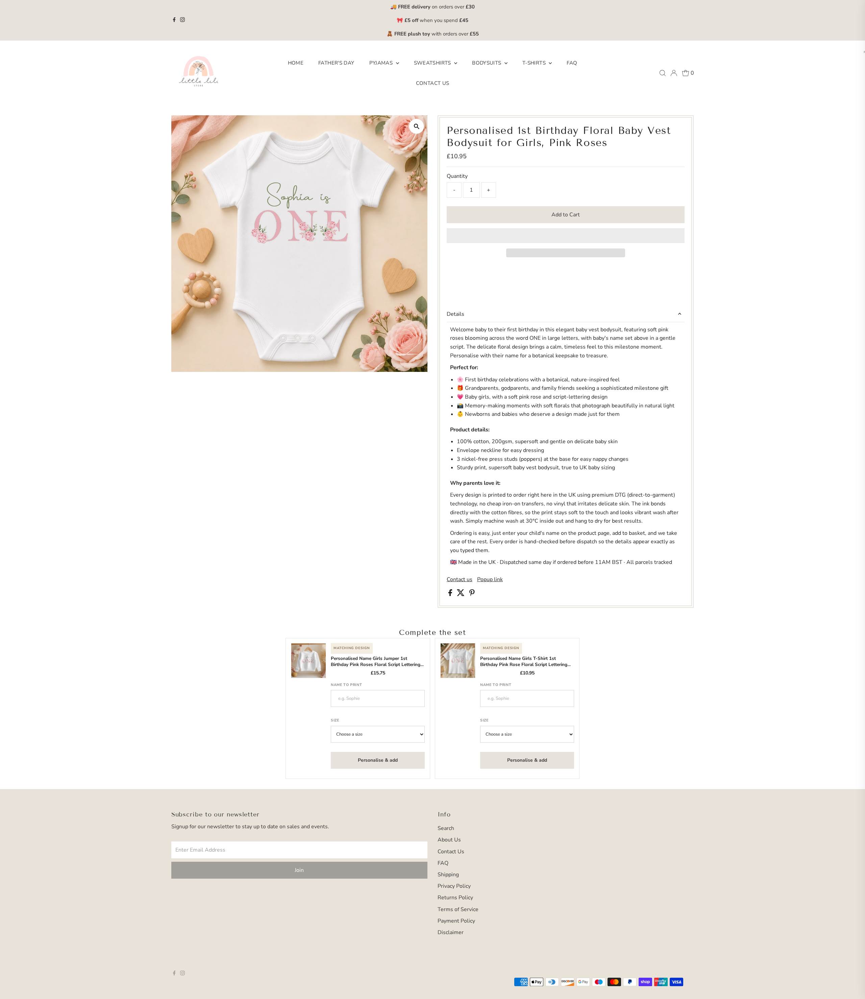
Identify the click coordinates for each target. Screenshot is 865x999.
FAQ (572, 63)
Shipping (448, 874)
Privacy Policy (454, 886)
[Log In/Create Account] (674, 73)
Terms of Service (458, 909)
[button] (566, 235)
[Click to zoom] (416, 126)
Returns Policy (455, 897)
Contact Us (432, 83)
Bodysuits (487, 63)
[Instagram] (182, 20)
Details (455, 314)
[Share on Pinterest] (472, 594)
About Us (449, 839)
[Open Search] (663, 73)
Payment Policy (456, 921)
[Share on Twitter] (461, 594)
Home (296, 63)
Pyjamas (381, 63)
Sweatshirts (433, 63)
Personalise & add (378, 760)
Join (299, 870)
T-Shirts (534, 63)
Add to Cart (565, 214)
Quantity (457, 176)
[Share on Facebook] (450, 594)
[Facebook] (174, 20)
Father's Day (336, 63)
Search (446, 828)
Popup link (490, 579)
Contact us (459, 579)
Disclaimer (451, 932)
